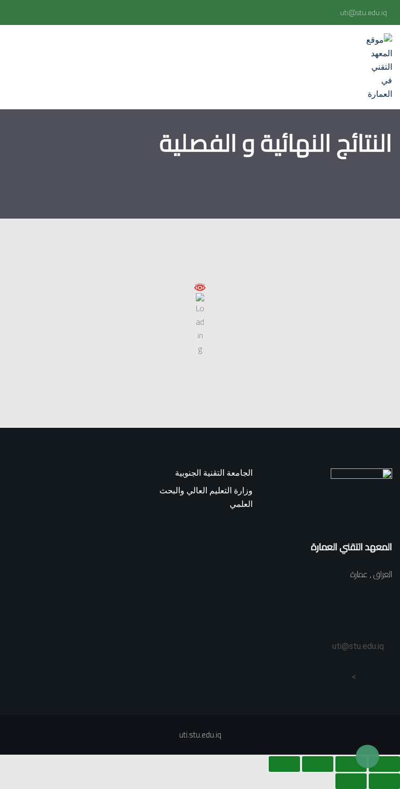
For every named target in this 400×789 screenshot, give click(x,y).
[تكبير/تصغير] (384, 764)
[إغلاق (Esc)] (284, 764)
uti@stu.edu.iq (363, 12)
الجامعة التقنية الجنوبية (214, 473)
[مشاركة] (317, 764)
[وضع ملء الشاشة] (351, 764)
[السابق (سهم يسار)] (384, 781)
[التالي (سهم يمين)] (351, 781)
